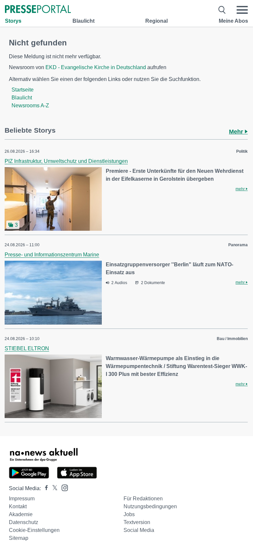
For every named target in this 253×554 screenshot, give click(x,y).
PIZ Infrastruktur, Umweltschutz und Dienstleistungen (66, 161)
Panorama (238, 245)
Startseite (23, 89)
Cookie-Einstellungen (34, 530)
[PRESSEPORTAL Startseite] (38, 9)
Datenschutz (23, 522)
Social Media (139, 530)
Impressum (22, 498)
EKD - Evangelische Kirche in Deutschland (95, 67)
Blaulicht (83, 21)
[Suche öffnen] (222, 9)
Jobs (129, 514)
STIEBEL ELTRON (27, 348)
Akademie (21, 514)
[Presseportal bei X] (53, 488)
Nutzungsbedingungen (150, 506)
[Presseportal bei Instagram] (63, 487)
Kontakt (18, 506)
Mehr (237, 131)
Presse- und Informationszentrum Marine (52, 254)
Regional (156, 21)
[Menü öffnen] (242, 9)
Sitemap (18, 538)
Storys (13, 21)
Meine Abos (233, 21)
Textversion (137, 522)
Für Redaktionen (143, 498)
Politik (242, 151)
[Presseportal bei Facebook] (44, 488)
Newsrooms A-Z (30, 105)
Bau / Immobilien (232, 338)
